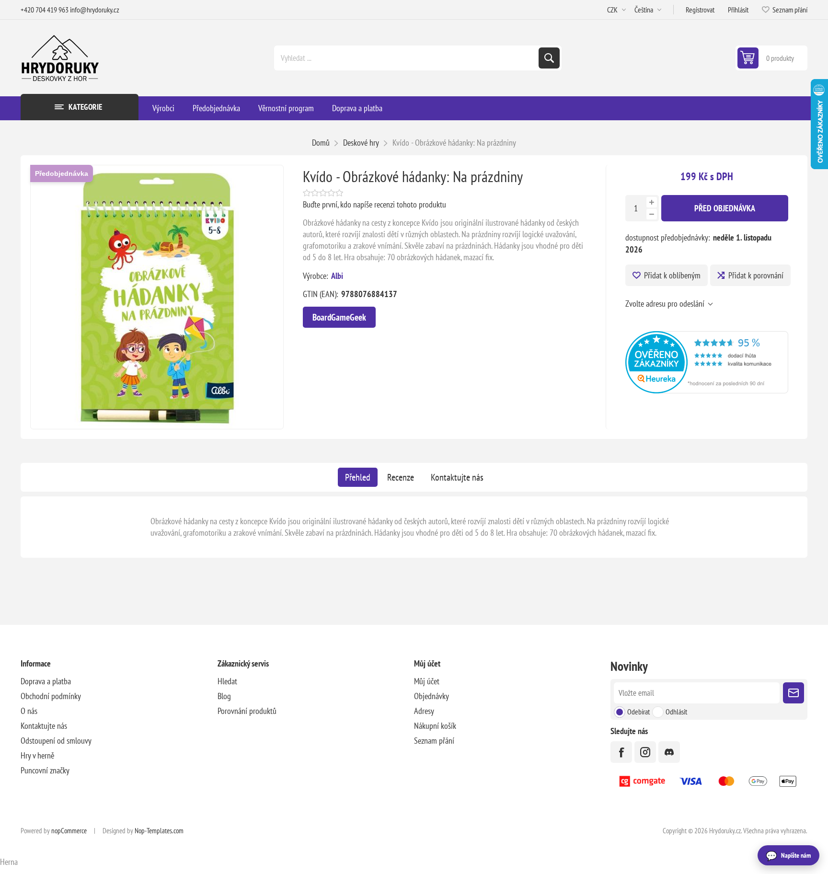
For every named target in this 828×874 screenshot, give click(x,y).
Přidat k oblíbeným (672, 275)
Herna (9, 861)
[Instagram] (645, 752)
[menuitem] (119, 681)
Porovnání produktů (247, 710)
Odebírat (638, 711)
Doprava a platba (46, 681)
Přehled (357, 477)
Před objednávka (724, 208)
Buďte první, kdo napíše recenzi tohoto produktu (374, 204)
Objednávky (431, 696)
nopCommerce (69, 830)
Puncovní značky (45, 770)
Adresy (424, 710)
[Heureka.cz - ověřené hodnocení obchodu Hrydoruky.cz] (706, 390)
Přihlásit (738, 9)
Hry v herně (37, 755)
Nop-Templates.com (159, 830)
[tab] (358, 477)
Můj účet (426, 681)
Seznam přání (434, 740)
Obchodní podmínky (51, 696)
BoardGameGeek (339, 317)
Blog (224, 696)
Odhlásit (676, 711)
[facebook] (621, 752)
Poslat (793, 692)
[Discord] (669, 752)
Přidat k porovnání (755, 275)
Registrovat (700, 9)
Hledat (549, 58)
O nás (29, 710)
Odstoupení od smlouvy (56, 740)
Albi (337, 275)
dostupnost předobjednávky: (667, 237)
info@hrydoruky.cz (94, 9)
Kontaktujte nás (457, 477)
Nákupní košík (435, 725)
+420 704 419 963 (45, 9)
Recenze (400, 477)
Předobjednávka (61, 173)
